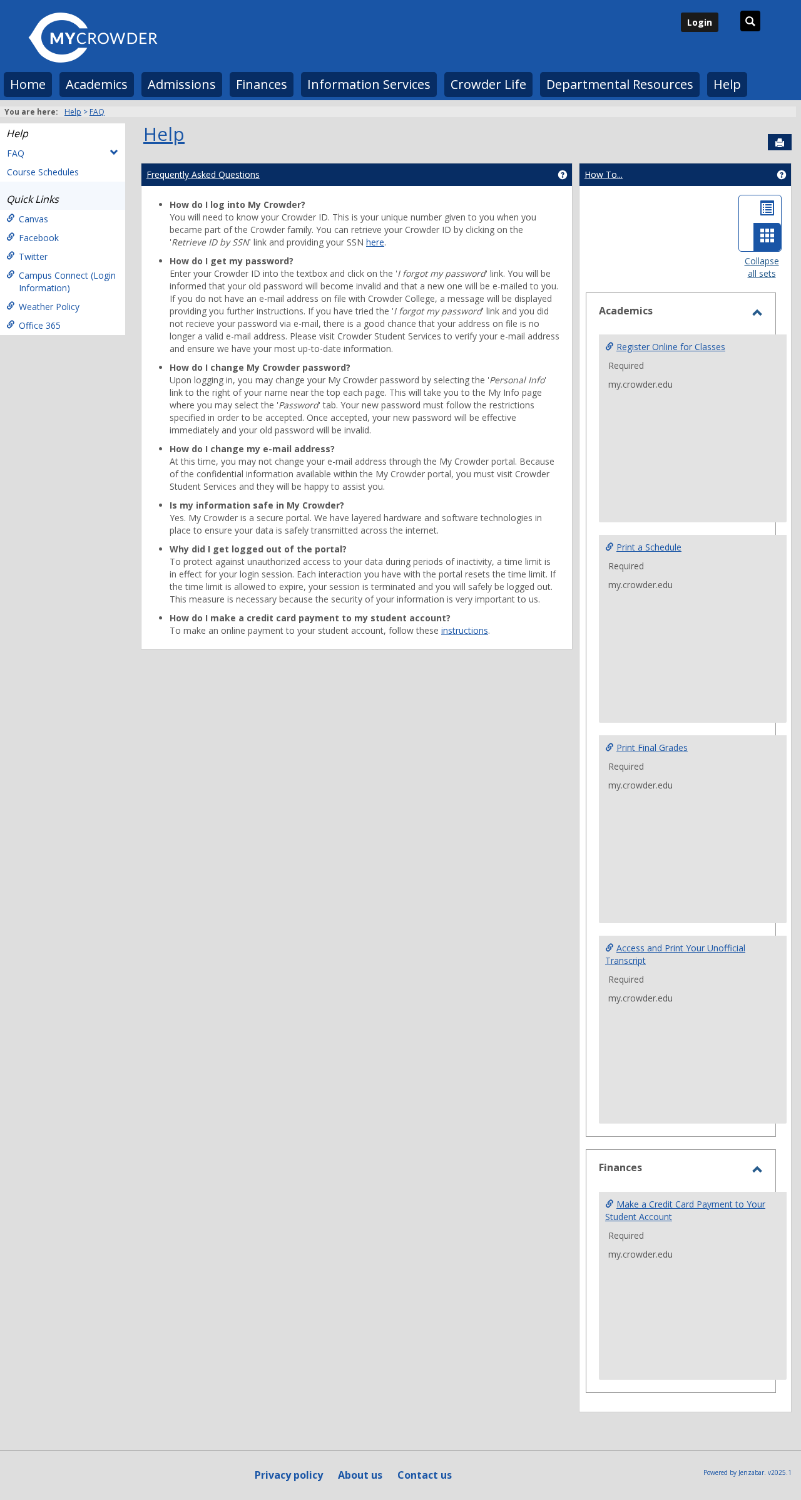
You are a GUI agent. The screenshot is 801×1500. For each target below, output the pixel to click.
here (375, 242)
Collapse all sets (762, 267)
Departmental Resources (619, 84)
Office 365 (40, 325)
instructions (464, 630)
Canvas (33, 219)
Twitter (33, 256)
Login (699, 22)
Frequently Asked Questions (203, 174)
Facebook (39, 238)
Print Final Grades (652, 747)
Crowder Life (488, 84)
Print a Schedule (648, 547)
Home (28, 84)
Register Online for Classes (670, 347)
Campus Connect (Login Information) (67, 281)
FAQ (97, 111)
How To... (603, 174)
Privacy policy (289, 1475)
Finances (261, 84)
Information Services (369, 84)
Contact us (424, 1475)
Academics (97, 84)
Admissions (182, 84)
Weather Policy (49, 307)
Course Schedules (43, 172)
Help (727, 84)
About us (360, 1475)
